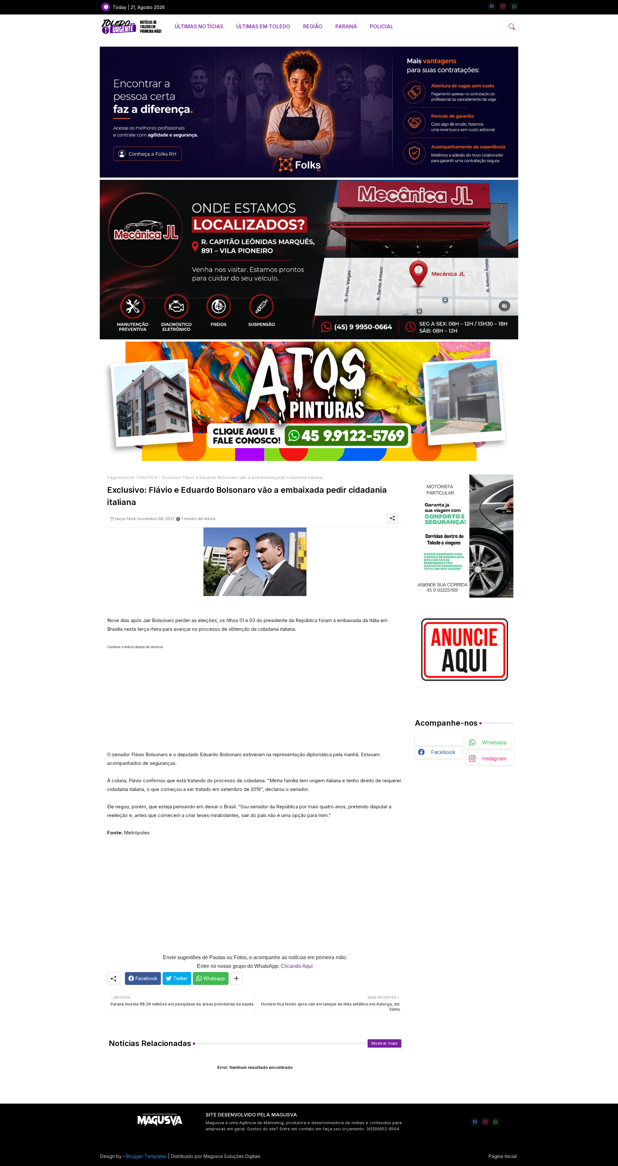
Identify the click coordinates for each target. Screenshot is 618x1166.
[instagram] (503, 7)
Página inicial (120, 477)
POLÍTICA (147, 477)
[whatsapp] (514, 7)
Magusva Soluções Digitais (231, 1156)
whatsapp (494, 742)
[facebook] (492, 7)
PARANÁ (346, 26)
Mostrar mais (384, 1043)
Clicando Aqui (297, 966)
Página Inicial (502, 1156)
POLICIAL (381, 26)
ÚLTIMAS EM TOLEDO (263, 26)
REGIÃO (313, 26)
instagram (494, 758)
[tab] (199, 26)
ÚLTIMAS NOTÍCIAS (199, 26)
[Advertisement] (255, 696)
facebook (443, 752)
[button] (511, 26)
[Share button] (236, 978)
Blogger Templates (146, 1156)
